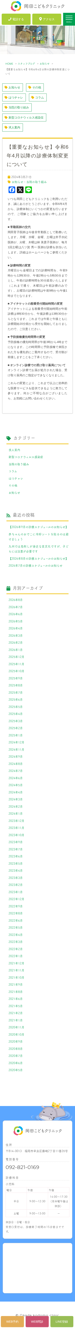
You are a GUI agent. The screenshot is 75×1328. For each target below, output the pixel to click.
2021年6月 (16, 999)
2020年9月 (16, 1041)
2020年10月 (16, 1034)
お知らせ (45, 63)
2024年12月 (16, 742)
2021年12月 (16, 963)
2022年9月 (16, 906)
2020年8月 (16, 1049)
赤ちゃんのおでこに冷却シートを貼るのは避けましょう (39, 536)
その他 (36, 87)
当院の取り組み (19, 107)
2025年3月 (16, 721)
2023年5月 (16, 863)
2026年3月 (16, 635)
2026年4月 (16, 628)
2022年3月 (16, 942)
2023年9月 (16, 842)
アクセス (49, 19)
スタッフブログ (26, 63)
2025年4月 (16, 714)
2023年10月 (16, 835)
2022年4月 (16, 935)
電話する (18, 19)
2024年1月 (16, 813)
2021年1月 (16, 1020)
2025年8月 (16, 685)
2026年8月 (16, 600)
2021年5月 (16, 1006)
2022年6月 (16, 920)
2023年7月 (16, 849)
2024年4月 (16, 792)
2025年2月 (16, 728)
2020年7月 (16, 1056)
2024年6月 (16, 778)
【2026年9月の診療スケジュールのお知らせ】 (38, 527)
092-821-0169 (22, 1167)
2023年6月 (16, 856)
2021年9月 (16, 984)
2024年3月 (16, 799)
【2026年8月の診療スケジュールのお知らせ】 (38, 558)
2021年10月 (16, 977)
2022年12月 (16, 899)
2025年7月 (16, 692)
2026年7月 (16, 607)
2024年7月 (16, 771)
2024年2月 (16, 806)
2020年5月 (16, 1070)
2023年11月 (16, 828)
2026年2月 (16, 642)
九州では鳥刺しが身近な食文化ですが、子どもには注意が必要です (39, 548)
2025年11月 (16, 664)
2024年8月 (16, 764)
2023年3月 (16, 878)
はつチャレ (16, 97)
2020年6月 (16, 1063)
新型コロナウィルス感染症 (26, 117)
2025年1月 (16, 735)
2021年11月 (16, 970)
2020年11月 (16, 1027)
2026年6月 (16, 614)
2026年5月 (16, 621)
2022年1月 (16, 956)
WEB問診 (37, 1321)
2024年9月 (16, 756)
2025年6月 (16, 699)
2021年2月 (16, 1013)
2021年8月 (16, 992)
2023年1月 (16, 892)
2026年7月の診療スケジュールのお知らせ (35, 565)
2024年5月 (16, 785)
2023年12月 (16, 821)
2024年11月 (16, 749)
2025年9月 (16, 678)
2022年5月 (16, 927)
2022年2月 (16, 949)
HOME (9, 63)
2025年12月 (16, 657)
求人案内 (14, 127)
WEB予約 (12, 1321)
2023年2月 (16, 885)
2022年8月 (16, 913)
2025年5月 (16, 707)
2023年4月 (16, 870)
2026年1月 (16, 650)
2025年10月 (16, 671)
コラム (39, 97)
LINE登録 (62, 1321)
